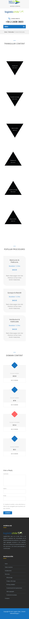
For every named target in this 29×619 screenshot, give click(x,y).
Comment (5, 474)
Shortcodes (11, 32)
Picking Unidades (10, 584)
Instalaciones (8, 570)
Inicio (6, 563)
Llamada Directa (15, 18)
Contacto (7, 598)
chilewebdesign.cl (14, 613)
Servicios (7, 574)
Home (5, 32)
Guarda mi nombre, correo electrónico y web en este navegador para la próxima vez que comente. (14, 506)
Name (4, 488)
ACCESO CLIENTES (15, 6)
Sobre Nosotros (9, 567)
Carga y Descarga (10, 581)
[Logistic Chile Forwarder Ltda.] (14, 3)
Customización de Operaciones (14, 588)
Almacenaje (9, 577)
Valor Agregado (10, 591)
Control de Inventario (11, 595)
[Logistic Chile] (14, 12)
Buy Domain (14, 380)
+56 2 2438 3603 (14, 21)
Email (4, 495)
